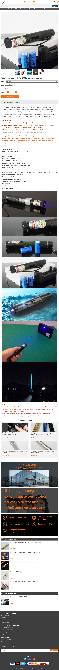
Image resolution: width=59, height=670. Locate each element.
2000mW (17, 8)
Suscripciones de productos (8, 646)
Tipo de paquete (5, 85)
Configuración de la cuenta (7, 644)
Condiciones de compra (7, 627)
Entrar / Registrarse (6, 639)
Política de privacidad (6, 632)
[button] (57, 13)
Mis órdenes (4, 641)
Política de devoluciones (7, 629)
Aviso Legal (4, 634)
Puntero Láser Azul (9, 8)
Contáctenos (4, 617)
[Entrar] (54, 2)
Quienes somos (5, 615)
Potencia (3, 81)
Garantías (3, 620)
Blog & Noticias (5, 622)
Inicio (2, 8)
